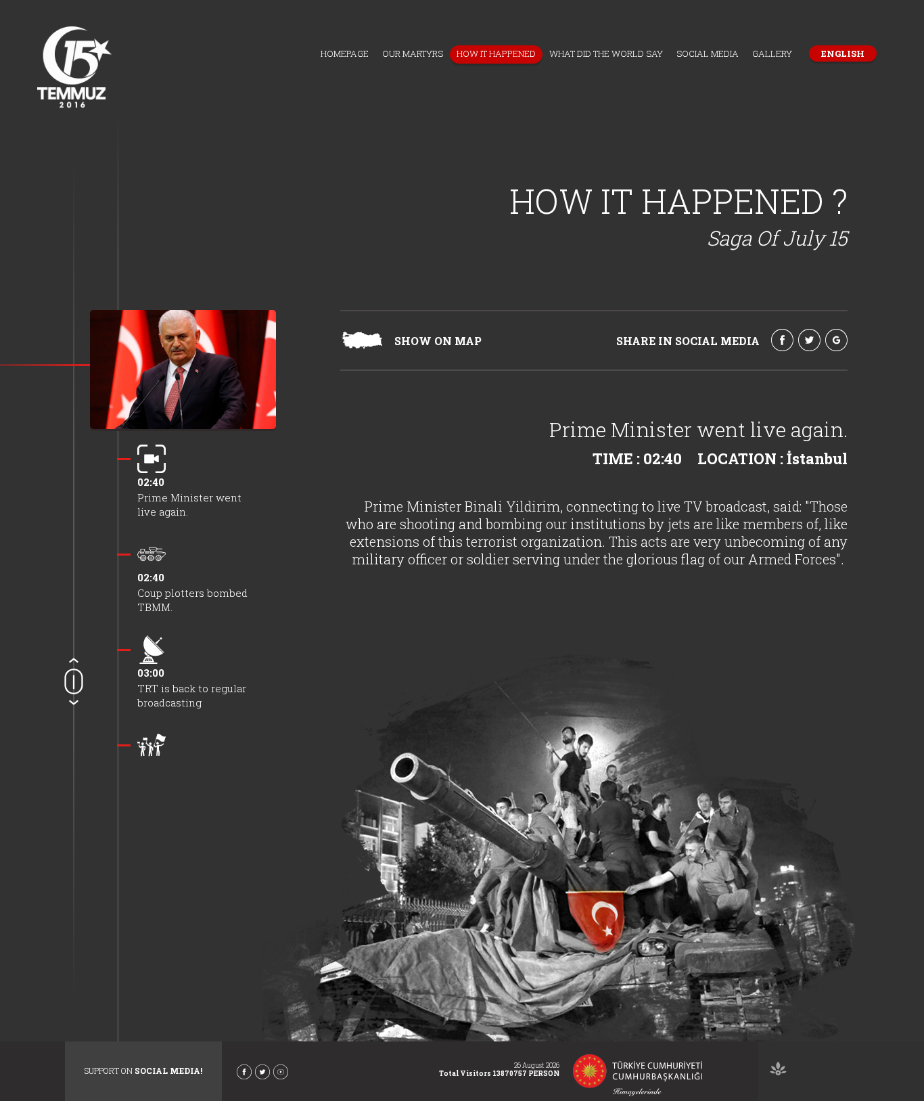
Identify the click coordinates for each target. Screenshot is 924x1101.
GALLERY (772, 53)
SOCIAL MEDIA (707, 53)
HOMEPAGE (345, 53)
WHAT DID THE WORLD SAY (606, 53)
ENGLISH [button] (842, 53)
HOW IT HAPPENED (496, 53)
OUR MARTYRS (412, 53)
